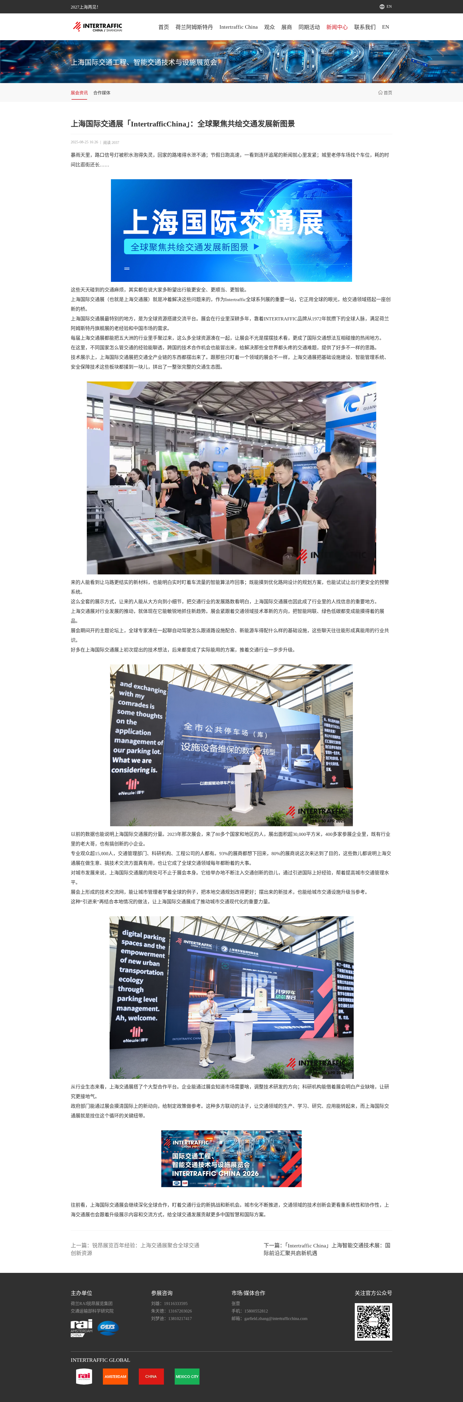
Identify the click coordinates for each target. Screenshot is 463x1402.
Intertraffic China (238, 27)
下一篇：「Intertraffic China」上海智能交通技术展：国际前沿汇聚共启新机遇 (327, 1249)
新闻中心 (337, 27)
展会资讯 (79, 93)
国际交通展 (92, 299)
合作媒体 (101, 93)
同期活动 (309, 27)
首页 (163, 27)
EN (389, 7)
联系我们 (365, 27)
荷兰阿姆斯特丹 (194, 27)
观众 (269, 27)
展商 (286, 27)
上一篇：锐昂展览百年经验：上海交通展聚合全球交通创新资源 (135, 1249)
